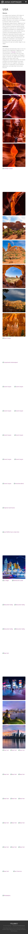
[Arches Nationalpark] (14, 227)
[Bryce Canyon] (14, 300)
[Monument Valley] (8, 604)
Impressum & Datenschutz (19, 925)
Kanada (13, 52)
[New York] (6, 653)
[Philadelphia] (6, 895)
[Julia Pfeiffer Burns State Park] (11, 532)
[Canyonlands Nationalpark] (10, 362)
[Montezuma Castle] (17, 580)
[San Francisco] (17, 871)
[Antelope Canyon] (14, 82)
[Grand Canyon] (7, 386)
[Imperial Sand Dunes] (9, 507)
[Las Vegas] (14, 567)
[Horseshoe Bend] (19, 483)
